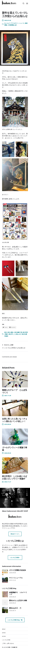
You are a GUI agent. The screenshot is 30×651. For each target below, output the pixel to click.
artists (4, 632)
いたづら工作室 (6, 640)
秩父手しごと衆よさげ (15, 334)
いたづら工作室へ (15, 557)
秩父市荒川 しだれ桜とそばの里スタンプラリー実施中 (14, 477)
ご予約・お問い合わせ (8, 643)
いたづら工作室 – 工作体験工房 (10, 647)
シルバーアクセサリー (12, 23)
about (3, 629)
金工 (15, 25)
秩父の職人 (11, 332)
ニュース (21, 23)
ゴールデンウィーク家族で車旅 (14, 448)
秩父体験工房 (18, 332)
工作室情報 (11, 25)
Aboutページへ (15, 534)
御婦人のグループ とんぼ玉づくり (14, 391)
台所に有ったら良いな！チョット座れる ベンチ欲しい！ (14, 420)
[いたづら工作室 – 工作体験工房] (9, 3)
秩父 (5, 332)
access (4, 636)
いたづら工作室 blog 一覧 (15, 620)
